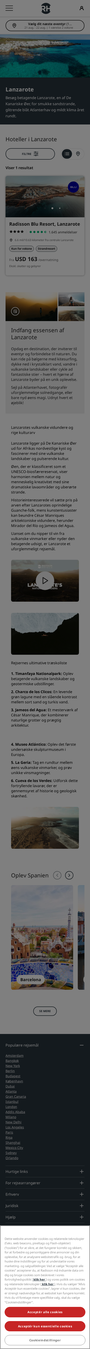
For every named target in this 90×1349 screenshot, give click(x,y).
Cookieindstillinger (45, 1340)
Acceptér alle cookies (45, 1312)
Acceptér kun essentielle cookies (45, 1326)
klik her (39, 1279)
